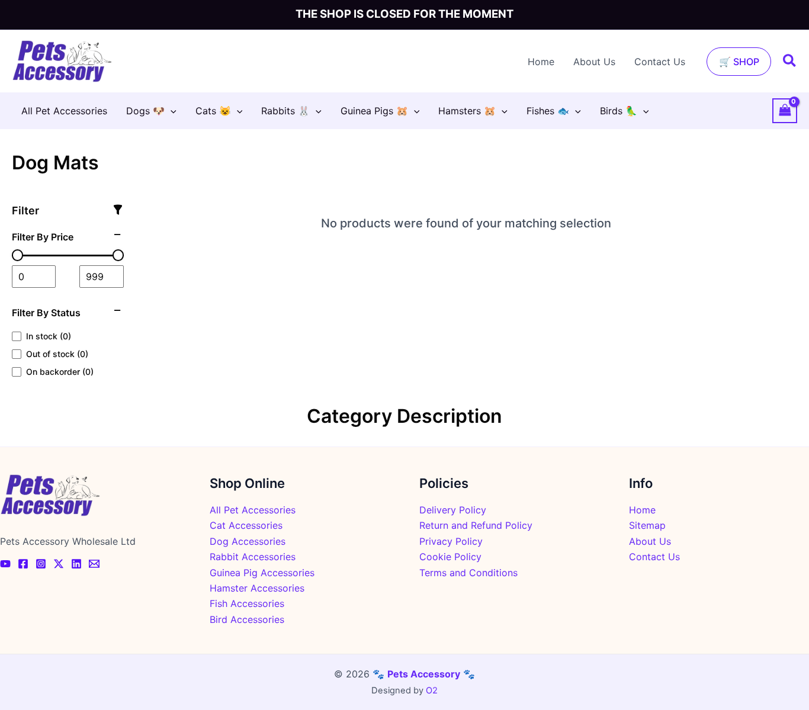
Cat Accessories (246, 525)
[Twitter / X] (58, 563)
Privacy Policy (451, 541)
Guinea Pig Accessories (262, 573)
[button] (739, 61)
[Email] (94, 563)
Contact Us (659, 62)
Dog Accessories (247, 541)
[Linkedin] (76, 563)
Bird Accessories (247, 619)
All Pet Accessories (253, 510)
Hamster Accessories (257, 588)
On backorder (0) (60, 372)
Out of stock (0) (57, 354)
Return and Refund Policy (475, 525)
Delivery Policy (452, 510)
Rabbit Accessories (253, 557)
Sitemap (647, 525)
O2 (432, 690)
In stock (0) (48, 336)
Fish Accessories (247, 603)
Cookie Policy (450, 557)
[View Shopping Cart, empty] (784, 110)
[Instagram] (41, 563)
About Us (594, 62)
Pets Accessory (423, 674)
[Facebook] (23, 563)
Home (541, 62)
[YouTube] (5, 563)
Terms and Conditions (468, 573)
